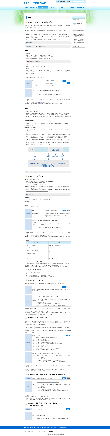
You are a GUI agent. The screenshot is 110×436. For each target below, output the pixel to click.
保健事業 (72, 8)
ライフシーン (62, 8)
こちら (39, 102)
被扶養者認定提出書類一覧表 (34, 61)
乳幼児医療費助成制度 (31, 172)
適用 (43, 8)
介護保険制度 (54, 427)
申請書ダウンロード (81, 8)
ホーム (26, 8)
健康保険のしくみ (33, 8)
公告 (32, 427)
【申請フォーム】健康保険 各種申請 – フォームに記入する (48, 90)
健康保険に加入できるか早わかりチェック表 (36, 46)
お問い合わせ (51, 431)
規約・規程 (27, 427)
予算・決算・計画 (38, 427)
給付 (53, 8)
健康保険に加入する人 (31, 42)
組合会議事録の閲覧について (64, 427)
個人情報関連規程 (46, 427)
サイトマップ (82, 4)
